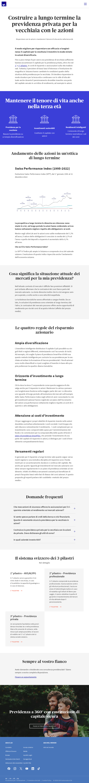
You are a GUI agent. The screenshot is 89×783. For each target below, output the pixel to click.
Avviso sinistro (28, 747)
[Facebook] (9, 768)
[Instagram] (15, 768)
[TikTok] (39, 768)
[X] (21, 768)
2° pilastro (22, 65)
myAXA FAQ (27, 763)
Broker (7, 755)
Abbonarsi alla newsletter (14, 763)
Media (25, 751)
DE (6, 779)
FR (10, 779)
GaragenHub (27, 759)
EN (18, 779)
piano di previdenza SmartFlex (27, 435)
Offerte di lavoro (10, 751)
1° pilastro (14, 591)
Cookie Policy (47, 780)
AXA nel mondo (48, 747)
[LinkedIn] (33, 768)
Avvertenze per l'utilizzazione (15, 780)
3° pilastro (14, 642)
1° (16, 65)
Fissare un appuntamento (26, 677)
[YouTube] (27, 768)
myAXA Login (27, 755)
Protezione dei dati (33, 780)
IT (14, 779)
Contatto (8, 747)
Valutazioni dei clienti (12, 759)
